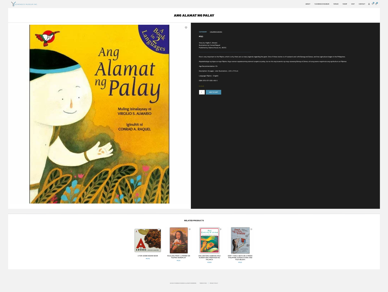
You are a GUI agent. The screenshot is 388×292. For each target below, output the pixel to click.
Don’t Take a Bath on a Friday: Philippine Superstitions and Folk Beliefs (240, 258)
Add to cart (213, 92)
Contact (362, 4)
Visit (353, 4)
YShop (344, 4)
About (307, 4)
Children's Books (216, 32)
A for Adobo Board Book (148, 256)
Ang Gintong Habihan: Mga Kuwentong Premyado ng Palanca (209, 258)
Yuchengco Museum (321, 4)
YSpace (335, 4)
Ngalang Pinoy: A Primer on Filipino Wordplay (178, 257)
